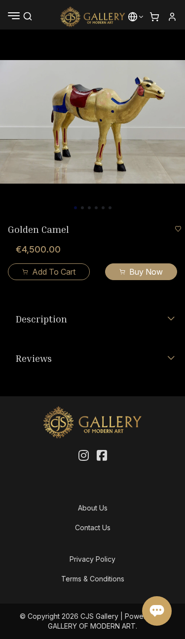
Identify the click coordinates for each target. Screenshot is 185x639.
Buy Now (146, 272)
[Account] (172, 17)
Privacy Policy (92, 559)
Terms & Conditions (92, 579)
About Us (93, 508)
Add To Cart (53, 272)
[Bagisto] (92, 16)
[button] (133, 17)
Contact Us (93, 527)
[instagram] (83, 456)
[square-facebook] (102, 456)
